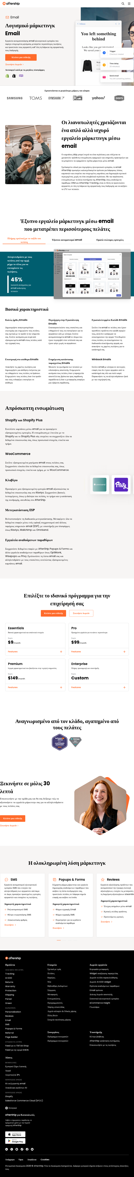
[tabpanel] (67, 316)
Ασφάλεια (31, 1159)
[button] (35, 651)
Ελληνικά (13, 1107)
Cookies (45, 1159)
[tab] (24, 240)
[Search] (123, 3)
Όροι (21, 1159)
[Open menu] (129, 3)
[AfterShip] (12, 3)
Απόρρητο (10, 1159)
